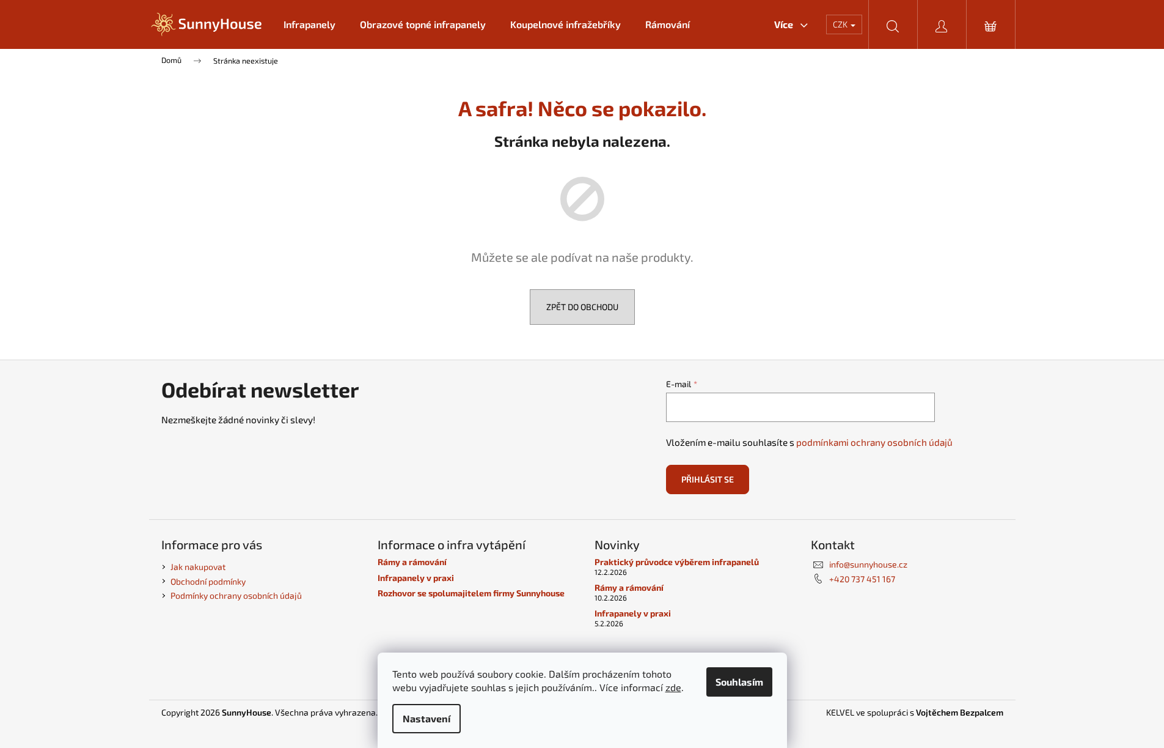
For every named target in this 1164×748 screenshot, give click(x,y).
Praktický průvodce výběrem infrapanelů (677, 561)
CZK (841, 24)
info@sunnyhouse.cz (868, 564)
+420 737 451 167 (862, 579)
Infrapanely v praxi (416, 577)
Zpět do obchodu (582, 307)
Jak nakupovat (197, 566)
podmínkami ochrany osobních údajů (874, 442)
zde (673, 687)
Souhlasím (739, 681)
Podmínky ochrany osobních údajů (236, 595)
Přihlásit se (707, 479)
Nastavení (426, 718)
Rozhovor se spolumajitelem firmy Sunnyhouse (471, 593)
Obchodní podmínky (208, 581)
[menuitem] (309, 24)
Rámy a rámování (412, 561)
